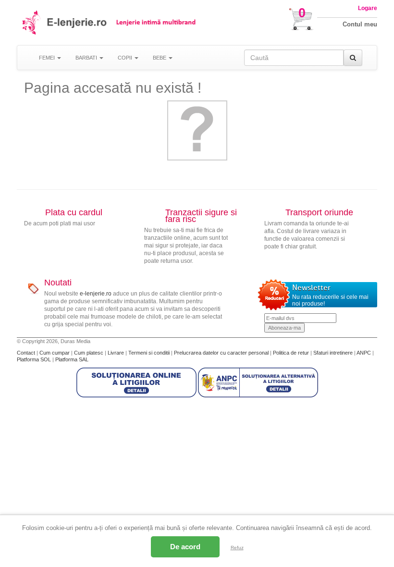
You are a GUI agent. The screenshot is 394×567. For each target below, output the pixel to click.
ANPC (364, 353)
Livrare (116, 353)
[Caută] (353, 57)
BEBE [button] (160, 58)
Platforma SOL (34, 359)
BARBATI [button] (86, 58)
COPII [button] (126, 58)
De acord (185, 546)
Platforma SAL (71, 359)
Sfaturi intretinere (333, 353)
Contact (27, 353)
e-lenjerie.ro (95, 293)
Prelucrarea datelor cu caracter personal (222, 353)
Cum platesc (89, 353)
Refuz (237, 547)
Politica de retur (291, 353)
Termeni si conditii (149, 353)
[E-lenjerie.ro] (32, 22)
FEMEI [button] (47, 58)
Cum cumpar (55, 353)
